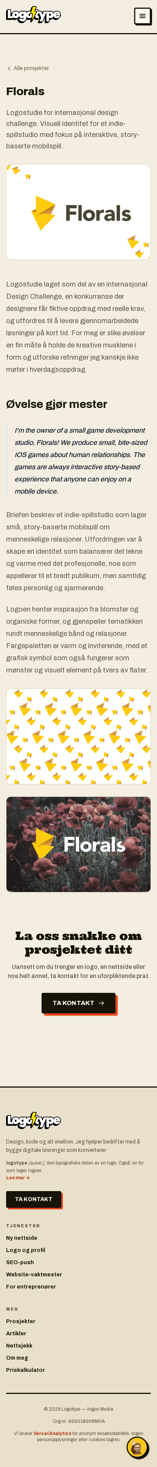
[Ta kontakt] (137, 1447)
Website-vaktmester (34, 1274)
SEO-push (20, 1262)
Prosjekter (20, 1321)
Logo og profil (25, 1250)
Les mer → (18, 1177)
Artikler (16, 1333)
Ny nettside (21, 1238)
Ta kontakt (74, 1003)
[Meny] (142, 16)
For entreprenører (31, 1287)
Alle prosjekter (31, 68)
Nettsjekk (19, 1346)
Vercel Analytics (52, 1433)
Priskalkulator (25, 1370)
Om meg (17, 1358)
